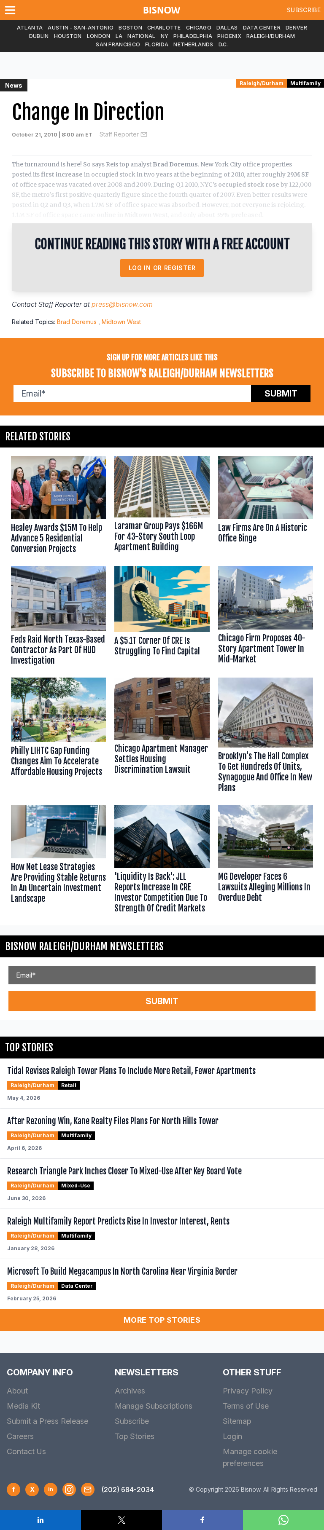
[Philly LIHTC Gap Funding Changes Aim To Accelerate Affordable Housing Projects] (58, 737)
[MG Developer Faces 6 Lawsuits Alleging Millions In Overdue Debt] (265, 861)
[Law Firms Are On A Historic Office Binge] (265, 507)
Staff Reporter (119, 134)
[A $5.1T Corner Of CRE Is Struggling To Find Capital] (161, 617)
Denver (296, 27)
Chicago (198, 27)
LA (119, 36)
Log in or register (162, 267)
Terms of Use (246, 1405)
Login (232, 1436)
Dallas (227, 27)
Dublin (39, 36)
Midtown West (121, 321)
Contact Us (26, 1451)
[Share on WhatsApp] (283, 1520)
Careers (20, 1436)
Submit (281, 394)
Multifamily (305, 83)
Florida (156, 44)
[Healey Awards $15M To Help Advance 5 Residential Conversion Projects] (58, 507)
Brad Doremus (77, 321)
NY (165, 36)
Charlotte (164, 27)
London (99, 36)
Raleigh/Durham (270, 36)
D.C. (223, 44)
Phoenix (229, 36)
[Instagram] (69, 1489)
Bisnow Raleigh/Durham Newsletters (84, 946)
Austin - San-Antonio (80, 27)
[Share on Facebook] (202, 1520)
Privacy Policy (248, 1390)
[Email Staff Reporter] (143, 134)
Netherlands (193, 44)
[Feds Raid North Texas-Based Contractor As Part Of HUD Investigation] (58, 617)
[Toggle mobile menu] (11, 10)
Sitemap (237, 1421)
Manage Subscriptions (153, 1405)
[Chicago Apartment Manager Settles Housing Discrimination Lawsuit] (161, 737)
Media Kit (23, 1405)
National (141, 36)
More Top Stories (162, 1320)
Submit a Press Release (47, 1421)
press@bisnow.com (122, 304)
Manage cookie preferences (250, 1457)
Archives (130, 1390)
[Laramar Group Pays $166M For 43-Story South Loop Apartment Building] (161, 507)
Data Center (262, 27)
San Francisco (118, 44)
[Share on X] (121, 1520)
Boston (130, 27)
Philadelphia (192, 36)
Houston (68, 36)
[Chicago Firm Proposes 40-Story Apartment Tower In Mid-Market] (265, 617)
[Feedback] (87, 1489)
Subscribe (304, 9)
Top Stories (134, 1436)
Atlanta (30, 27)
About (17, 1390)
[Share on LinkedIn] (40, 1520)
